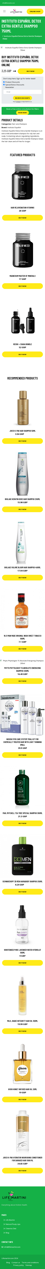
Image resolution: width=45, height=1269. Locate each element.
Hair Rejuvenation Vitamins (22, 207)
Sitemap (28, 1265)
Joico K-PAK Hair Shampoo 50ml (23, 430)
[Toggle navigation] (4, 11)
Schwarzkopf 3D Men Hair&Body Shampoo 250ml (22, 881)
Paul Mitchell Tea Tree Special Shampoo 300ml (22, 813)
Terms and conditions (30, 1262)
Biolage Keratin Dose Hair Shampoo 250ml (22, 499)
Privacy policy (18, 1265)
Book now (22, 113)
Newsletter (9, 87)
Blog (7, 1233)
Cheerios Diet (11, 1228)
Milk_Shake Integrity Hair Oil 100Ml (22, 1021)
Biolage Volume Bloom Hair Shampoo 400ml (22, 567)
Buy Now (30, 71)
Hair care (15, 124)
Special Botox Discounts (14, 85)
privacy (18, 102)
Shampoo (23, 124)
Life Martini (10, 1220)
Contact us (16, 1262)
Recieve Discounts (22, 98)
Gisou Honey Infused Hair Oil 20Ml (22, 1089)
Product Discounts (12, 82)
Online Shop (35, 11)
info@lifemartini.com (8, 3)
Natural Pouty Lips (13, 1224)
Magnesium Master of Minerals (22, 276)
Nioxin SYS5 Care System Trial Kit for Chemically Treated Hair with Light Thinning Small (22, 742)
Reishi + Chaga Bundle (22, 344)
